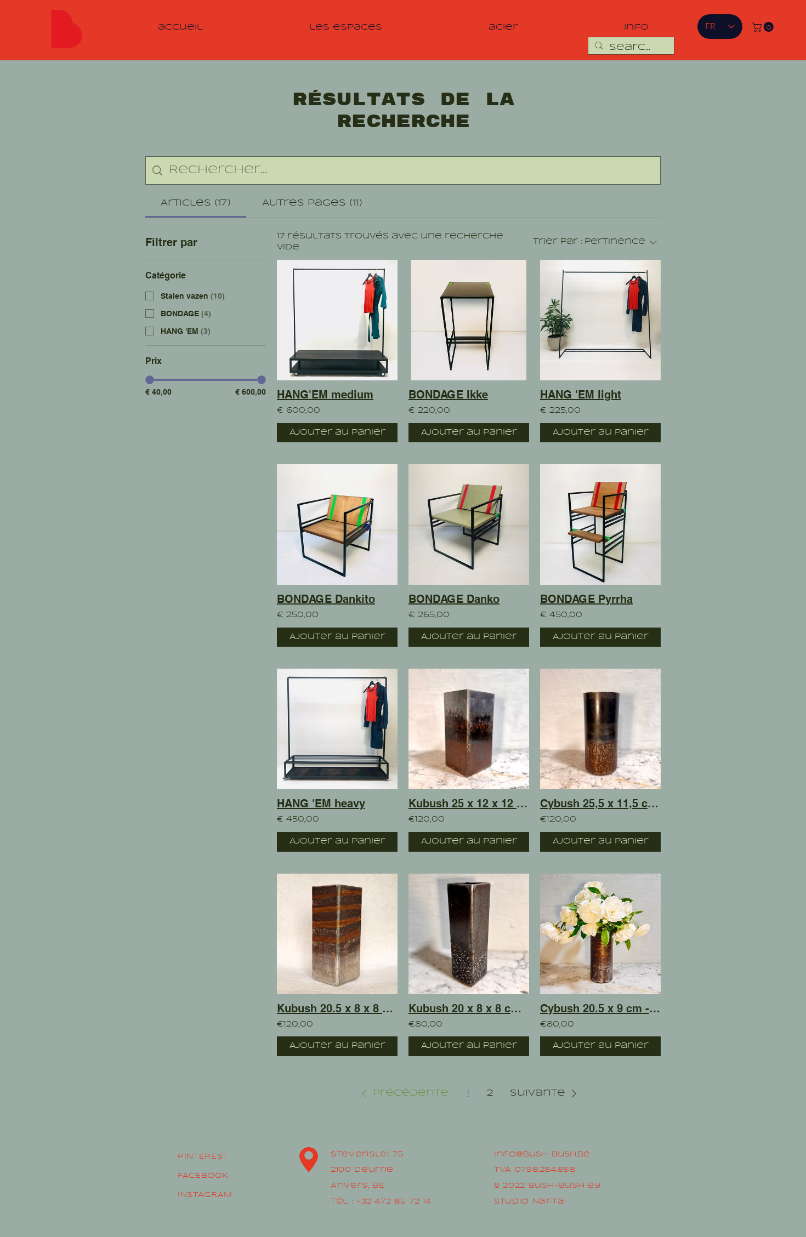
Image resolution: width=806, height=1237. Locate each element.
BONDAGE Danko (454, 599)
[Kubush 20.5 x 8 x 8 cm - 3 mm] (337, 934)
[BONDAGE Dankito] (337, 524)
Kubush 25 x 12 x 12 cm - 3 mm (468, 803)
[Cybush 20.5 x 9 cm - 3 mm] (600, 934)
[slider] (149, 379)
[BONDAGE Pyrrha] (600, 524)
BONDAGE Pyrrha (586, 599)
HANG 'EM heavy (321, 803)
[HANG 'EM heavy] (337, 729)
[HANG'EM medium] (337, 320)
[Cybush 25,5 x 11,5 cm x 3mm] (600, 729)
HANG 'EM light (580, 394)
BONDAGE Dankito (326, 599)
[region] (51, 29)
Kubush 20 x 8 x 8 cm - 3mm (468, 1008)
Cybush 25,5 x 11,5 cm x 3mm (600, 803)
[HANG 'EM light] (600, 320)
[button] (764, 27)
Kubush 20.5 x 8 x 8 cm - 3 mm (337, 1008)
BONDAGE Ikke (448, 394)
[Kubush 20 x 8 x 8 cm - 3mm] (468, 934)
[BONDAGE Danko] (468, 524)
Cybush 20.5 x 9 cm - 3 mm (600, 1008)
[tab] (195, 203)
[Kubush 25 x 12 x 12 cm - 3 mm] (468, 729)
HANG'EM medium (325, 394)
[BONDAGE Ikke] (468, 320)
